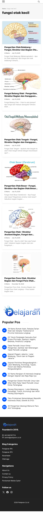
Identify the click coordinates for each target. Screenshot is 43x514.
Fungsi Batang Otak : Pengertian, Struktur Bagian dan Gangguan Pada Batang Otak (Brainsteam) (20, 96)
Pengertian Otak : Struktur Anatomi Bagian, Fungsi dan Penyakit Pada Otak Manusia (18, 234)
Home (4, 8)
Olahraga (5, 459)
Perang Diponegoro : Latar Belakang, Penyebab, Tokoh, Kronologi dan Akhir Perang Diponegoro (24, 391)
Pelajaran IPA (7, 449)
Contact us (6, 474)
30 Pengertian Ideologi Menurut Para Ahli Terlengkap (23, 407)
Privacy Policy (7, 477)
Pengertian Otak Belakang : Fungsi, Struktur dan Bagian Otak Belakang (21, 50)
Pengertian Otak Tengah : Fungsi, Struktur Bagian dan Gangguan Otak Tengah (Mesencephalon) (21, 142)
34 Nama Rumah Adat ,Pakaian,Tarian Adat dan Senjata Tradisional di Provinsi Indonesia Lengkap (23, 331)
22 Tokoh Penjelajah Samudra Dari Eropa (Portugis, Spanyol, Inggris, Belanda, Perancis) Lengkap (22, 339)
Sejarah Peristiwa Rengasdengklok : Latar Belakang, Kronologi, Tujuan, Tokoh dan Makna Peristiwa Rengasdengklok (22, 366)
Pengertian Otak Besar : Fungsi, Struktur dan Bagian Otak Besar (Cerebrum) (20, 188)
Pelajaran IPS (7, 452)
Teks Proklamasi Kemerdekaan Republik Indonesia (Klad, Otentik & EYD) (24, 399)
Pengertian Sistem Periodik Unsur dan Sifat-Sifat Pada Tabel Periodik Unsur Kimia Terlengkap (23, 383)
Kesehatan (6, 456)
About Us (5, 470)
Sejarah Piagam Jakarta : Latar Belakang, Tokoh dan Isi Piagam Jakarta (21, 356)
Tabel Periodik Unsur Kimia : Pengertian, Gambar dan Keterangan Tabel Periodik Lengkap (23, 348)
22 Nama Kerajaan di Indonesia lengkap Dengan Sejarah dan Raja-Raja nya (24, 375)
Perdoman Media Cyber (11, 481)
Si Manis (7, 53)
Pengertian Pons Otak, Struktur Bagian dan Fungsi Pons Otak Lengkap (20, 281)
